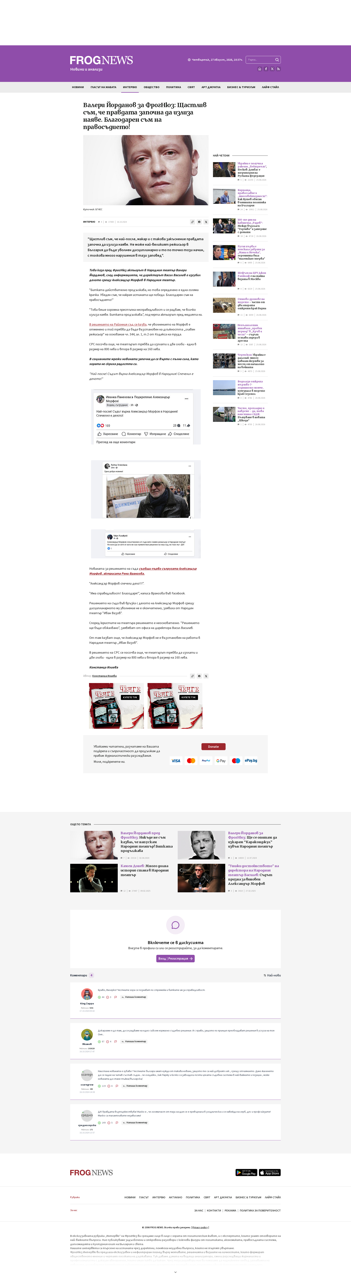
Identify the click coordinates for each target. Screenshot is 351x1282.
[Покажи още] (175, 1272)
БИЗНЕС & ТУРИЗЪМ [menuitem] (241, 87)
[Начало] (259, 69)
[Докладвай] (115, 997)
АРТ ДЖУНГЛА (223, 1197)
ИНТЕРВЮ (89, 222)
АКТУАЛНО (175, 1197)
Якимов (87, 1044)
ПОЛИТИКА (193, 1197)
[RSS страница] (278, 69)
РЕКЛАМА (230, 1211)
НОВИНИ (129, 1197)
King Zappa (87, 1003)
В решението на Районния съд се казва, (118, 324)
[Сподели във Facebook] (199, 221)
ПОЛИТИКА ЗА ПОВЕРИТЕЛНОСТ (260, 1211)
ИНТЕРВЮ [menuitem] (130, 87)
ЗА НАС (198, 1211)
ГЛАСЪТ (144, 1197)
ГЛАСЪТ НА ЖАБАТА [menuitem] (103, 87)
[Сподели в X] (206, 221)
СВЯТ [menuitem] (191, 87)
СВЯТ (207, 1197)
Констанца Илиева (104, 676)
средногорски (87, 1125)
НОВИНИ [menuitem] (78, 87)
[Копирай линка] (192, 221)
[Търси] (277, 60)
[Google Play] (246, 1172)
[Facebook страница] (266, 69)
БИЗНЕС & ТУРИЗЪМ (248, 1197)
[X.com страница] (272, 69)
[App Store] (270, 1172)
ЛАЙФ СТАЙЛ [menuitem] (270, 87)
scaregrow (87, 1085)
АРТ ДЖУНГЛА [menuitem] (211, 87)
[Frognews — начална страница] (91, 1172)
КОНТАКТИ (214, 1211)
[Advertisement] (175, 22)
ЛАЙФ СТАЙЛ (273, 1197)
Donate (213, 746)
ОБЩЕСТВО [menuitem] (151, 87)
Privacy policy (200, 1227)
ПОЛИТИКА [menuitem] (173, 87)
